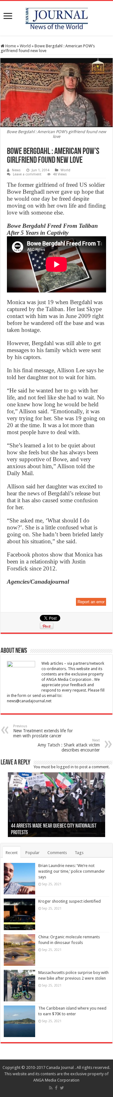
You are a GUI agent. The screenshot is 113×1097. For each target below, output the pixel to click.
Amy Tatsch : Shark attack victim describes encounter (69, 745)
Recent (12, 852)
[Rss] (50, 1088)
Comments (57, 852)
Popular (32, 852)
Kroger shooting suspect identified (69, 901)
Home (10, 46)
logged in (65, 766)
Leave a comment (27, 174)
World (25, 46)
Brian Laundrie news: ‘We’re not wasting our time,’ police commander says (71, 871)
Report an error (91, 601)
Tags (79, 852)
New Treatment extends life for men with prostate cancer (43, 731)
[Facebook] (56, 1088)
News (16, 170)
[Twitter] (62, 1088)
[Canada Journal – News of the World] (56, 17)
